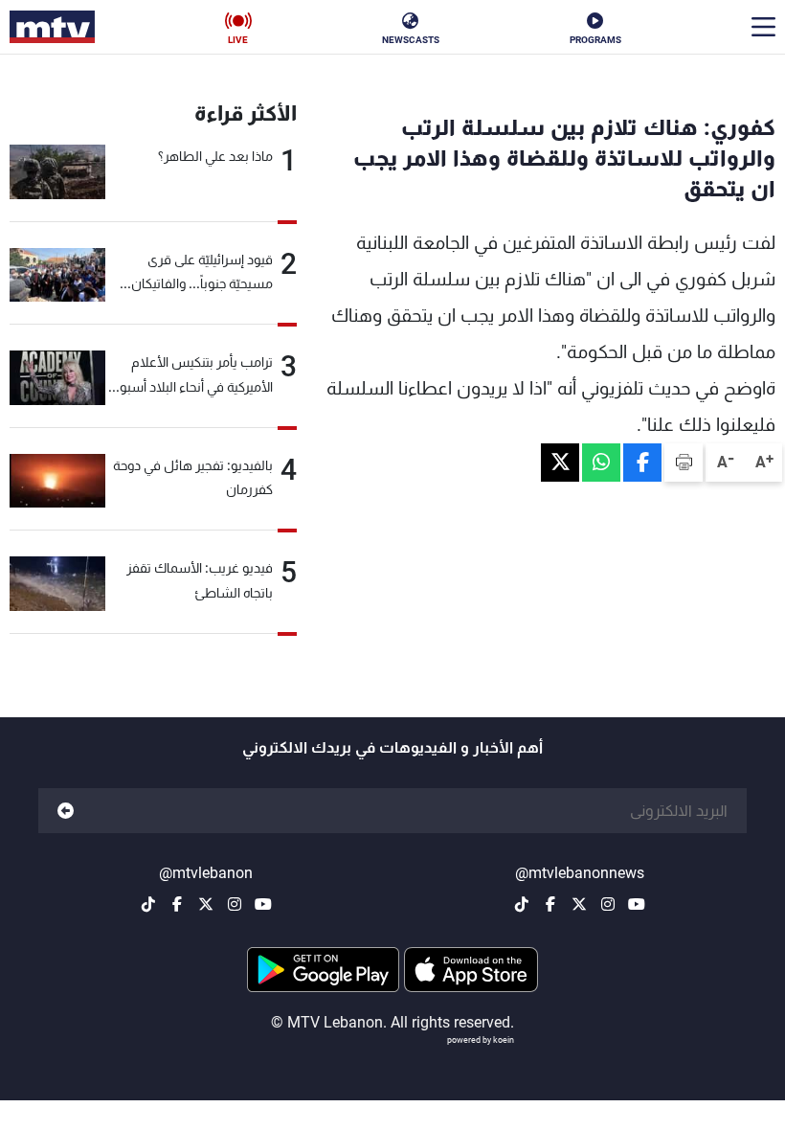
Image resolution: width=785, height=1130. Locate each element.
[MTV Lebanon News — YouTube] (636, 904)
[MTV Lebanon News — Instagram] (608, 904)
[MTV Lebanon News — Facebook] (550, 904)
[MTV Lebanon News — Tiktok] (521, 904)
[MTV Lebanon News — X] (579, 904)
